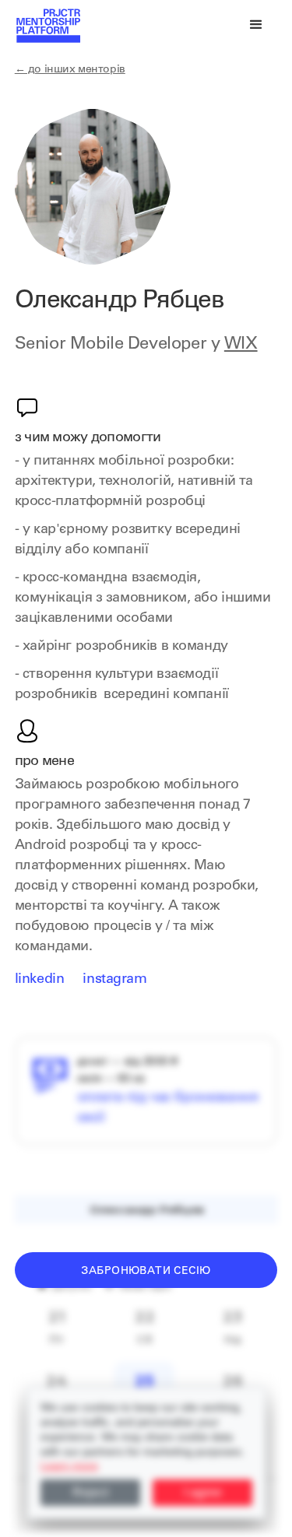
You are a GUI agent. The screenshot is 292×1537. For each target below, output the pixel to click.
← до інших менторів (70, 70)
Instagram (114, 980)
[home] (47, 25)
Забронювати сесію (145, 1271)
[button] (256, 25)
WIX (241, 344)
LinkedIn (40, 980)
